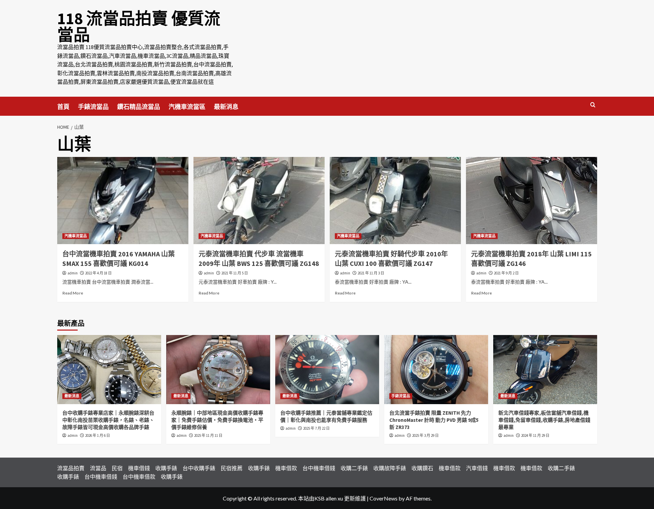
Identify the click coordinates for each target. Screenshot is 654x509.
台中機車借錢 (318, 468)
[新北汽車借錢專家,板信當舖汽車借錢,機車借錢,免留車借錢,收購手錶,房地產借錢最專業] (545, 369)
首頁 (63, 107)
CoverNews (384, 498)
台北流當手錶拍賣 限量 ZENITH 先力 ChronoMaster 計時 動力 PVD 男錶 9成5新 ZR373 (434, 420)
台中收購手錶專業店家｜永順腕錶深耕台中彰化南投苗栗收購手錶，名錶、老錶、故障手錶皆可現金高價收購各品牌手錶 (108, 420)
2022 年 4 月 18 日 (98, 273)
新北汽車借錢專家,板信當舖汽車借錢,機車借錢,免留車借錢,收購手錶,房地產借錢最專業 (544, 420)
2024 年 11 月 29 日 (535, 435)
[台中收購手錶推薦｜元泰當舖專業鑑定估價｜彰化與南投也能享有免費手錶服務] (327, 369)
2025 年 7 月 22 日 (316, 428)
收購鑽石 (422, 468)
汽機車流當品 (75, 236)
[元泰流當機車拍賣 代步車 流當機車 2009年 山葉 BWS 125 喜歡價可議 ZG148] (259, 200)
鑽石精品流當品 (138, 107)
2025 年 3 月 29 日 (425, 435)
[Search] (593, 105)
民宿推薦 (232, 468)
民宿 (117, 468)
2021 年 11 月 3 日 (371, 273)
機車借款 (286, 468)
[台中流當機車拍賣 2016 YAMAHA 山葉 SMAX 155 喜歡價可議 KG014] (122, 200)
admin (72, 273)
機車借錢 (139, 468)
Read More (72, 293)
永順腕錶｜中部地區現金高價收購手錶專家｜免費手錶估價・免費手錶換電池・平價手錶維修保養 (217, 420)
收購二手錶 (354, 468)
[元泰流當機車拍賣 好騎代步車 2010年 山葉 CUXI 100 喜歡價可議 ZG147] (395, 200)
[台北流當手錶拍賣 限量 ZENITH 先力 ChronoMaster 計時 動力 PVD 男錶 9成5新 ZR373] (436, 369)
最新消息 (226, 107)
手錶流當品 (93, 107)
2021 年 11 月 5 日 (234, 273)
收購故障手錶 (389, 468)
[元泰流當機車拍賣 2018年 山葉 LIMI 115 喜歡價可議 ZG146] (531, 200)
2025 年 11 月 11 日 (208, 435)
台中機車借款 (139, 476)
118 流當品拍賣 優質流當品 (138, 26)
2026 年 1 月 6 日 (97, 435)
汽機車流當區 (187, 107)
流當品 (98, 468)
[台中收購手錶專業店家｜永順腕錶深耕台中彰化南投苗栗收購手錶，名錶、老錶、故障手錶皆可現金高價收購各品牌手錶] (109, 369)
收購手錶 (166, 468)
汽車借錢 (477, 468)
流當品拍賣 (70, 468)
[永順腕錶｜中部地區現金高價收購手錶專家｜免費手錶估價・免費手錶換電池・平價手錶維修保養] (218, 369)
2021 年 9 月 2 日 (506, 273)
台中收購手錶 (199, 468)
